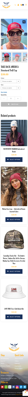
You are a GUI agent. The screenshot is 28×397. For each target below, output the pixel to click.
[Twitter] (21, 386)
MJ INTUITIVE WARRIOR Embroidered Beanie (14, 150)
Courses (3, 361)
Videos (17, 361)
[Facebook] (13, 386)
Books (2, 363)
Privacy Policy (18, 368)
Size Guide (4, 92)
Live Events (18, 366)
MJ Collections (5, 358)
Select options (15, 159)
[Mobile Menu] (25, 4)
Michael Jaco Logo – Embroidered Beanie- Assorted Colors (14, 210)
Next (25, 34)
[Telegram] (24, 386)
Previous (2, 34)
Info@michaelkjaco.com (7, 375)
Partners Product (5, 366)
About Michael (19, 358)
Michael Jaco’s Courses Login (9, 378)
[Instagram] (17, 386)
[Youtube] (2, 386)
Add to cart (14, 104)
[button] (24, 21)
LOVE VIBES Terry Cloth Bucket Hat (14, 309)
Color (2, 78)
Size (2, 85)
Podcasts (17, 363)
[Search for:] (15, 5)
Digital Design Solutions (21, 394)
